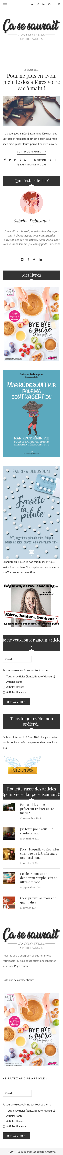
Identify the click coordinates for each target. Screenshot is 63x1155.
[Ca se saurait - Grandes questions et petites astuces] (31, 29)
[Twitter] (32, 4)
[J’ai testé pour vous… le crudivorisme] (9, 833)
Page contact (22, 966)
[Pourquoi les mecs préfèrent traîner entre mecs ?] (9, 807)
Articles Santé (14, 681)
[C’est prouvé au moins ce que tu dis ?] (9, 903)
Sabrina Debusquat (33, 164)
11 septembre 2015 (30, 887)
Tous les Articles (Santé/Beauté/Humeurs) (30, 676)
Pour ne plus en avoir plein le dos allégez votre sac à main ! (31, 82)
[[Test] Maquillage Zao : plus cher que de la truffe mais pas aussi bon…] (9, 854)
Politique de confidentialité (18, 979)
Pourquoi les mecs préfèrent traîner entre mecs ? (37, 808)
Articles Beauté (15, 686)
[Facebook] (37, 4)
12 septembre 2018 (30, 818)
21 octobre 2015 (29, 863)
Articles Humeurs (16, 692)
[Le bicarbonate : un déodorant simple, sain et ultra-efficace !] (9, 878)
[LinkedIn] (43, 4)
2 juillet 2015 (31, 70)
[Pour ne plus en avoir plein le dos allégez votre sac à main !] (31, 111)
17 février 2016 (28, 908)
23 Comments (42, 160)
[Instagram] (49, 4)
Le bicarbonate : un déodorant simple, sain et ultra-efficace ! (38, 878)
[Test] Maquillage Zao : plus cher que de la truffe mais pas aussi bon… (39, 853)
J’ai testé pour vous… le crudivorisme (36, 831)
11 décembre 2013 (30, 839)
